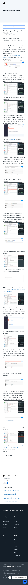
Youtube (4, 542)
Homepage (5, 539)
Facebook (16, 542)
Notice (4, 530)
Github (15, 552)
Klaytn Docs (16, 524)
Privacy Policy (10, 566)
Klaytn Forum (17, 555)
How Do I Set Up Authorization (11, 501)
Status (15, 527)
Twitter (15, 546)
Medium (16, 549)
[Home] (4, 3)
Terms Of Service (17, 566)
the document (12, 139)
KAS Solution (5, 524)
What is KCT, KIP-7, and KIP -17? (11, 490)
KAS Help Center (17, 447)
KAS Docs (16, 521)
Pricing (4, 527)
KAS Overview (6, 521)
